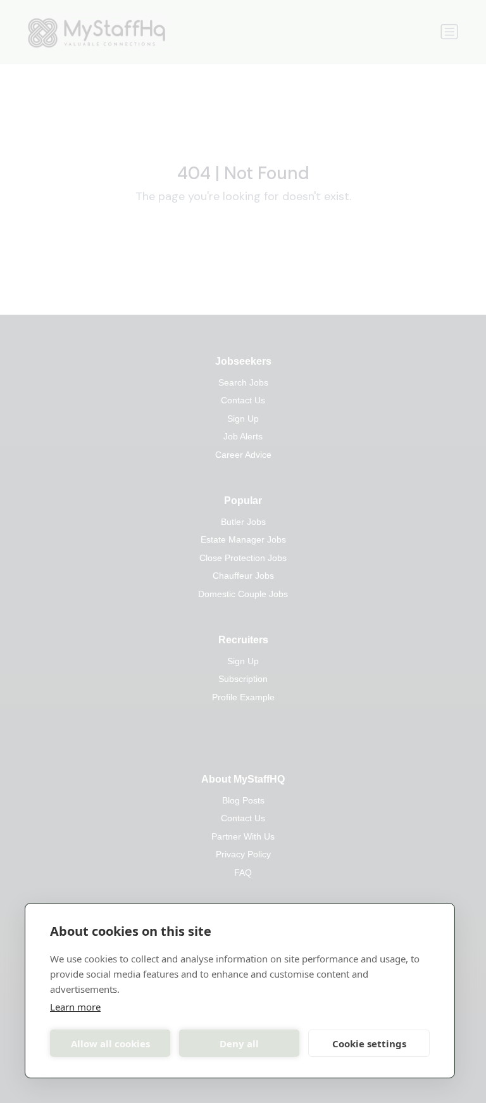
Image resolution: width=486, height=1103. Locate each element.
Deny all (239, 1043)
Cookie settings (369, 1043)
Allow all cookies (110, 1043)
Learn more (75, 1006)
